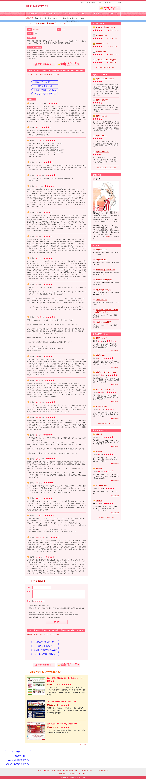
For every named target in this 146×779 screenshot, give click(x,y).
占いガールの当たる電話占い (18, 764)
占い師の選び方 (101, 300)
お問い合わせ (73, 773)
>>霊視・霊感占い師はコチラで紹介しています (44, 74)
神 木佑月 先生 (101, 485)
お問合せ (107, 236)
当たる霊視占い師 (45, 86)
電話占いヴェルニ (102, 152)
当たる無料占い (18, 752)
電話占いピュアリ (53, 684)
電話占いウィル (38, 29)
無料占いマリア (101, 249)
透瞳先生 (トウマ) (102, 43)
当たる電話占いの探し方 (104, 290)
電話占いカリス (52, 727)
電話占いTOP (29, 18)
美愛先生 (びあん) (102, 51)
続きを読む (115, 350)
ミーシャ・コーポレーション (106, 389)
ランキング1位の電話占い (45, 94)
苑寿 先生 (99, 451)
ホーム (39, 770)
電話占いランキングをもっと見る (106, 167)
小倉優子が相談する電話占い (45, 90)
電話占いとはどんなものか (105, 270)
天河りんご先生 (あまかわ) (105, 27)
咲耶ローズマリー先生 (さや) (106, 60)
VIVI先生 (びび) (101, 35)
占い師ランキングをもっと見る (106, 67)
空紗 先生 (99, 501)
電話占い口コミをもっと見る (106, 423)
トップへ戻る (84, 744)
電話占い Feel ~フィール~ (105, 79)
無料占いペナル (101, 260)
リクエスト (83, 773)
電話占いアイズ (101, 338)
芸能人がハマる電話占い (45, 82)
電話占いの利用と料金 (104, 280)
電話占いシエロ (101, 406)
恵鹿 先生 (99, 468)
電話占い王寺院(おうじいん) (106, 372)
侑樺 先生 (99, 434)
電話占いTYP (100, 355)
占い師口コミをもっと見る (106, 517)
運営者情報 (62, 773)
